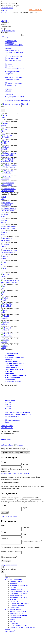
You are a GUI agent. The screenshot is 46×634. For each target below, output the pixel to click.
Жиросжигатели (11, 58)
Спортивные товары (13, 609)
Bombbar (4, 143)
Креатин (8, 64)
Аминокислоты (11, 41)
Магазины (24, 12)
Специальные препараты (14, 68)
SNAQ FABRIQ (7, 161)
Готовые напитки (12, 50)
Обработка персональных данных (18, 414)
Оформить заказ (7, 8)
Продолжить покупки (22, 452)
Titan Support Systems (9, 282)
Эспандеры (9, 95)
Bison (3, 234)
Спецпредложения (12, 72)
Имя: (3, 525)
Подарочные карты (12, 420)
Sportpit (3, 258)
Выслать (5, 512)
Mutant (3, 217)
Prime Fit (4, 318)
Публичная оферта (12, 416)
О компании (10, 400)
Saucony (4, 342)
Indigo (3, 312)
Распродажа (10, 31)
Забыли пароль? (7, 473)
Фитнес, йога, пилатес (13, 77)
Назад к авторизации (9, 516)
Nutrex (3, 222)
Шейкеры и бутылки (13, 381)
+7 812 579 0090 (7, 426)
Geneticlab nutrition (8, 252)
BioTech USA (6, 205)
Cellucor (4, 324)
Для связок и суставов (13, 56)
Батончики (9, 43)
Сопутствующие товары (14, 96)
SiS (2, 294)
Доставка (34, 12)
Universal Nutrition (8, 211)
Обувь (3, 31)
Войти (4, 469)
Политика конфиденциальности (17, 412)
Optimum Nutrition (7, 155)
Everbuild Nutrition (8, 228)
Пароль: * (4, 539)
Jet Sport (4, 276)
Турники (8, 89)
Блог (7, 422)
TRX (3, 264)
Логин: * (4, 532)
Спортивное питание (13, 579)
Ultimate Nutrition (7, 191)
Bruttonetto (5, 179)
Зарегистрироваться (21, 473)
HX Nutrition (5, 137)
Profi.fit (3, 300)
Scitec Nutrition (6, 185)
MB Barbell (5, 330)
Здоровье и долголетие (14, 60)
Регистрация (6, 561)
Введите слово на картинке (11, 551)
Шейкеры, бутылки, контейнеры (17, 100)
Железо (8, 91)
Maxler (3, 125)
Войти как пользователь (10, 483)
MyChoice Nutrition (8, 167)
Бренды (4, 21)
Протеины (9, 66)
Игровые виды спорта (13, 83)
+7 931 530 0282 (35, 10)
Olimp (3, 131)
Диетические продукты (14, 52)
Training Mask (6, 306)
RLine (3, 117)
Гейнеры (8, 48)
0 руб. (4, 37)
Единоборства (10, 85)
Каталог (8, 402)
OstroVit (4, 246)
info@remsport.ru (7, 439)
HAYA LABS (6, 173)
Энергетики (10, 74)
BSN (2, 199)
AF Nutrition (5, 240)
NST (2, 270)
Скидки (15, 12)
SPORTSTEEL (6, 336)
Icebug (3, 348)
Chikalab (4, 149)
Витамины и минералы (14, 45)
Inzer (2, 288)
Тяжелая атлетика (12, 79)
